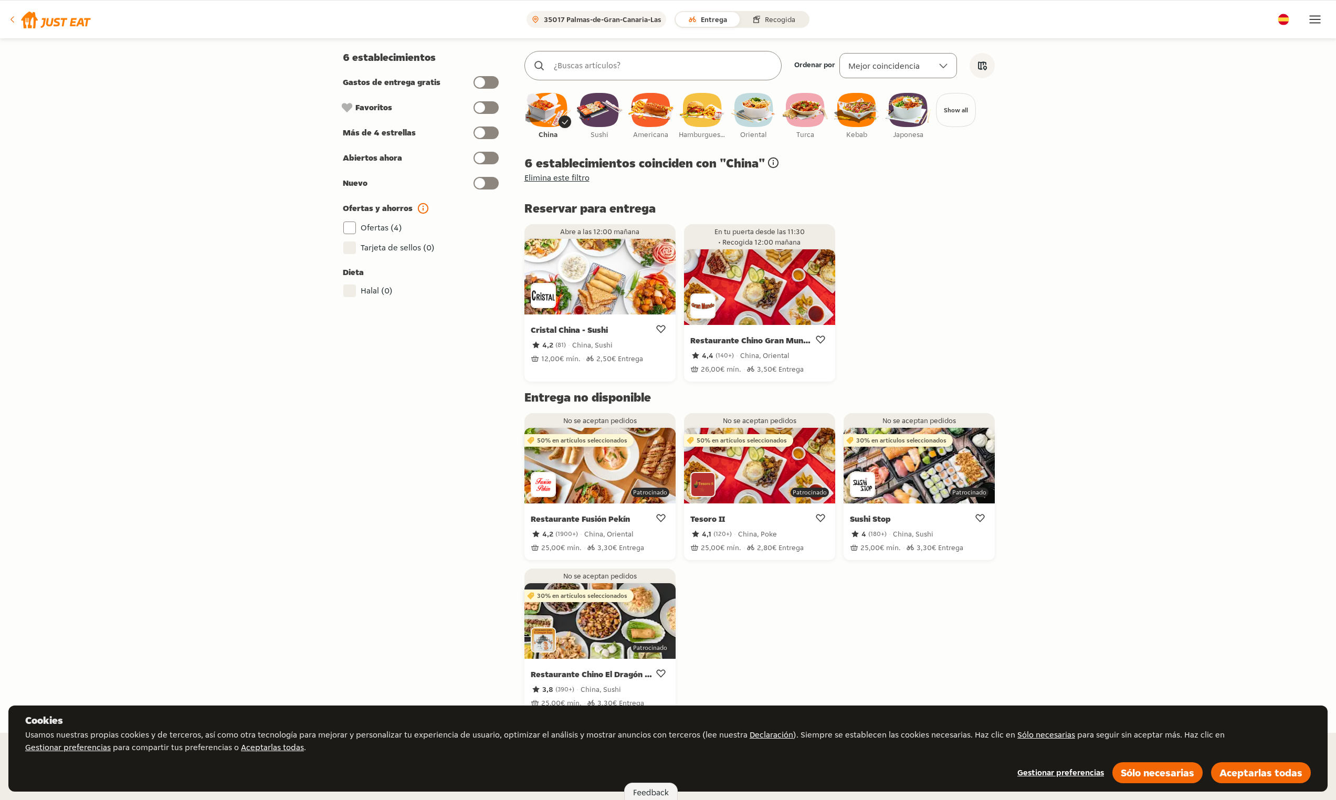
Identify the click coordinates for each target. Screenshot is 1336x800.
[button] (49, 19)
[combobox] (663, 65)
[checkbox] (548, 116)
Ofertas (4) (381, 227)
